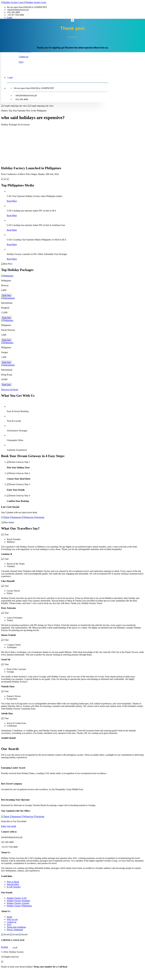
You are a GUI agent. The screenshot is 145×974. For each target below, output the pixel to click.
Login (9, 17)
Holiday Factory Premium (18, 900)
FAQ (21, 62)
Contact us (23, 56)
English (4, 947)
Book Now (6, 295)
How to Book (13, 882)
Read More (12, 201)
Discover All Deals (9, 389)
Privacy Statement (15, 929)
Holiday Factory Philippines (19, 906)
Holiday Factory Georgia (18, 903)
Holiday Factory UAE (17, 898)
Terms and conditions (16, 927)
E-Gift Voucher (14, 887)
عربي (15, 947)
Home (9, 917)
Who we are (12, 919)
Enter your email (8, 826)
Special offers (13, 884)
